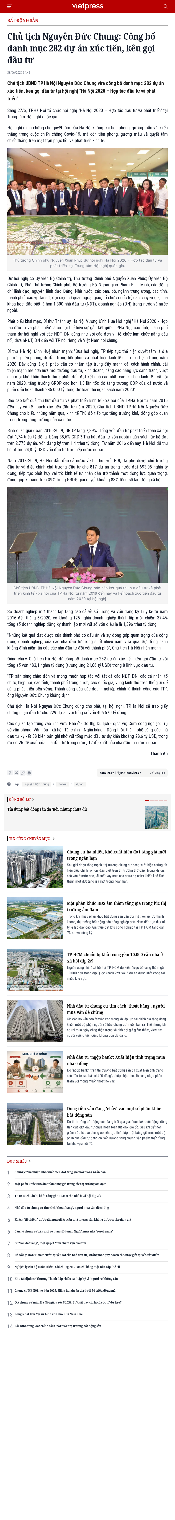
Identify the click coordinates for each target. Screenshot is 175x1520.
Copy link (160, 772)
